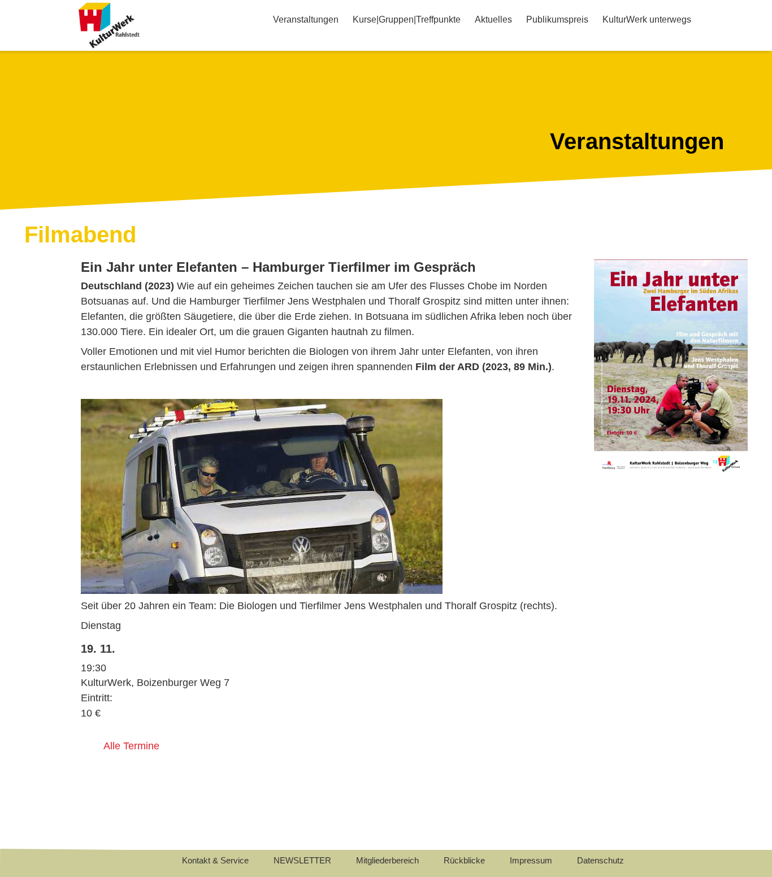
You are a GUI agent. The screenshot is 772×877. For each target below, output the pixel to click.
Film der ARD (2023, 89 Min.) (483, 366)
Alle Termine (131, 746)
